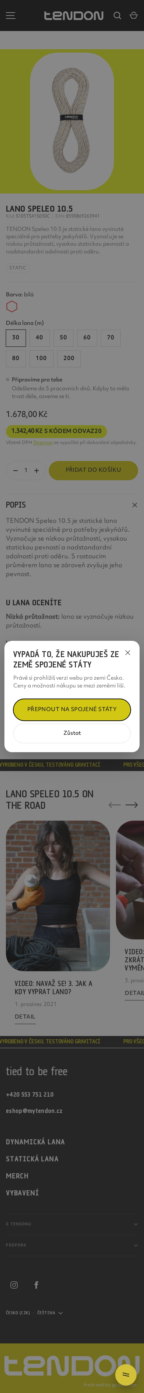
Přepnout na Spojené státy (72, 710)
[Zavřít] (128, 653)
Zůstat (72, 733)
